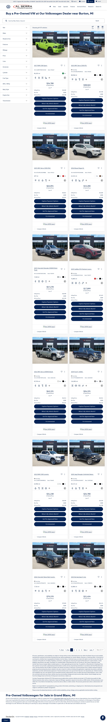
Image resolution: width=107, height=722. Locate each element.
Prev (67, 650)
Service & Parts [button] (81, 6)
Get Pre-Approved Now (50, 108)
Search (97, 20)
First (62, 650)
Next (86, 650)
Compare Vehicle (41, 128)
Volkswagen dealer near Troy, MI (62, 698)
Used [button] (59, 6)
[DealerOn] (10, 716)
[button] (66, 44)
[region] (50, 92)
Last (91, 650)
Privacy (35, 716)
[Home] (50, 6)
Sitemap (31, 716)
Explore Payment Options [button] (50, 98)
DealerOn (27, 716)
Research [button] (90, 6)
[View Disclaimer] (49, 78)
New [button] (54, 6)
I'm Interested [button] (50, 113)
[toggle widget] (102, 717)
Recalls (82, 716)
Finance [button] (72, 6)
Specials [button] (65, 6)
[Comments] (65, 78)
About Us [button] (98, 6)
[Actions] (64, 65)
